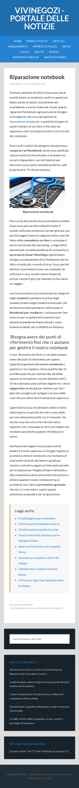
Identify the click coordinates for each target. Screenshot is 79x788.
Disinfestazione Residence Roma (38, 524)
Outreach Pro (37, 774)
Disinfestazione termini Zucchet (38, 529)
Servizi (29, 604)
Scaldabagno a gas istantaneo (36, 518)
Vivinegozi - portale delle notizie (39, 18)
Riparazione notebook (49, 608)
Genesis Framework (60, 774)
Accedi (47, 778)
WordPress (34, 778)
